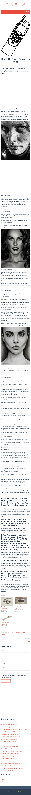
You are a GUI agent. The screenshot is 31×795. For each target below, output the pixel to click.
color (2, 777)
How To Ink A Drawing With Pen (7, 640)
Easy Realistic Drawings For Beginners (4, 608)
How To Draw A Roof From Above (24, 640)
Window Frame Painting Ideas (8, 770)
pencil (23, 632)
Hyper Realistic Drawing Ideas (5, 623)
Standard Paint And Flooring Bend (9, 724)
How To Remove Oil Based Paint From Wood (11, 731)
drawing (7, 632)
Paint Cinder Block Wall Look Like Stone (10, 763)
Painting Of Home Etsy (6, 765)
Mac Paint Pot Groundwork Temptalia (9, 761)
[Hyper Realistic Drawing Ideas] (7, 618)
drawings (17, 632)
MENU (27, 11)
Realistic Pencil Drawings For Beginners (18, 606)
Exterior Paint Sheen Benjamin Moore (10, 749)
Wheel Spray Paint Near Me (7, 744)
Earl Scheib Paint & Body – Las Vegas (10, 753)
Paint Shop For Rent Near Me (8, 722)
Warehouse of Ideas (15, 3)
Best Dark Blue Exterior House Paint (9, 739)
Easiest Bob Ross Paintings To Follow (10, 734)
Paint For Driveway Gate (6, 727)
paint (2, 782)
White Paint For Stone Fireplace (8, 741)
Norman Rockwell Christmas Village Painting (11, 751)
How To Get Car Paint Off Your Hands (10, 746)
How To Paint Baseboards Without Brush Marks (12, 768)
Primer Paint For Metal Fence (8, 758)
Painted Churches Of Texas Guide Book (10, 736)
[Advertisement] (15, 91)
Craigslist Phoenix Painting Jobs (8, 756)
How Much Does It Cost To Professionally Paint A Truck (14, 729)
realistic (3, 634)
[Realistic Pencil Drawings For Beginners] (21, 600)
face (20, 632)
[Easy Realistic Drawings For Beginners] (7, 601)
